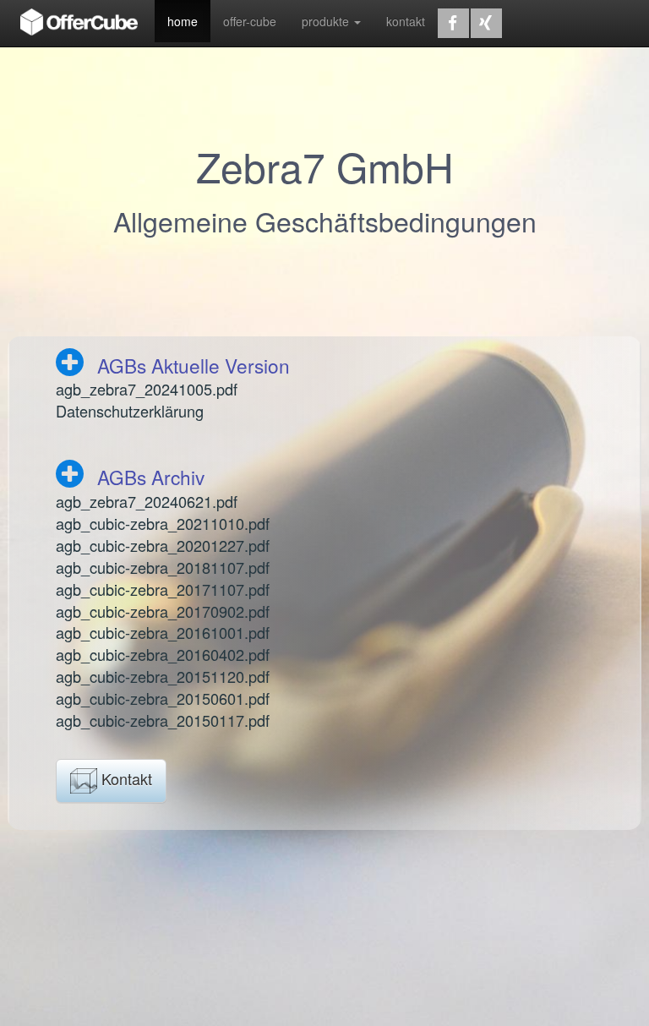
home (182, 21)
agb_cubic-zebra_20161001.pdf (163, 632)
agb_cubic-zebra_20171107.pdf (163, 589)
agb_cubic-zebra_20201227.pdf (163, 545)
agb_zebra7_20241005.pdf (146, 389)
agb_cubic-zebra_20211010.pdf (163, 523)
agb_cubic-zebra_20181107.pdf (163, 567)
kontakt (405, 21)
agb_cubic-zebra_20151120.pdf (163, 676)
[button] (453, 23)
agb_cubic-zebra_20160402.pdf (163, 654)
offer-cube (249, 21)
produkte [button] (327, 21)
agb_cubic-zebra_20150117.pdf (163, 720)
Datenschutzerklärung (130, 411)
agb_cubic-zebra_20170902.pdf (163, 611)
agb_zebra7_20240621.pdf (146, 501)
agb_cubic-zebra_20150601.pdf (163, 698)
